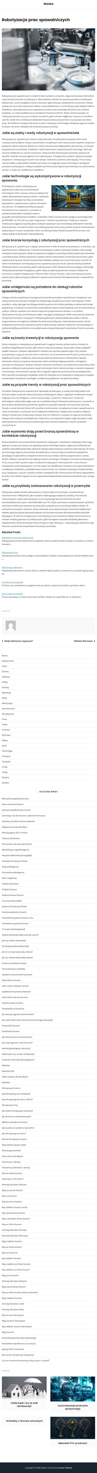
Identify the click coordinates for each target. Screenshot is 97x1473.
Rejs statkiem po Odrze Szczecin (16, 1269)
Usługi (4, 772)
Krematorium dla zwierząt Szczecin (17, 844)
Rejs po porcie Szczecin (12, 1201)
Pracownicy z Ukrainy (11, 1162)
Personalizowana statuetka (13, 969)
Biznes (5, 655)
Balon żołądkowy (9, 878)
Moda (4, 698)
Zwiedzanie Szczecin (10, 1031)
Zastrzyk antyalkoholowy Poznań (16, 810)
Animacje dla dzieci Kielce (13, 1309)
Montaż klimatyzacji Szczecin (14, 1139)
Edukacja (6, 676)
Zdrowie (5, 782)
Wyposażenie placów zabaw (14, 1145)
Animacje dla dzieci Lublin (13, 1303)
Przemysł (6, 729)
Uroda (4, 767)
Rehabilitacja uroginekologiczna (15, 849)
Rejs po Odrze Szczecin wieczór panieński (20, 1292)
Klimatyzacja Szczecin (11, 1088)
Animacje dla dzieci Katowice (14, 1281)
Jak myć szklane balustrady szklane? (17, 957)
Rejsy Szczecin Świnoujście (13, 1320)
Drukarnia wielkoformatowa (14, 963)
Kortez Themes (65, 1468)
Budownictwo (8, 661)
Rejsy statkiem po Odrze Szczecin (16, 1264)
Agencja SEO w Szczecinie (13, 1349)
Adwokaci (6, 1082)
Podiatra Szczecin (9, 889)
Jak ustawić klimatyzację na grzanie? (17, 1110)
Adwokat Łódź (8, 1071)
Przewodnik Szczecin (11, 1025)
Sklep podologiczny (10, 866)
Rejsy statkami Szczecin (12, 1298)
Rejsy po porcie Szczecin (12, 1190)
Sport (4, 745)
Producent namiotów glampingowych (18, 1059)
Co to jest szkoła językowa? (13, 929)
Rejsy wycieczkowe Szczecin (14, 1286)
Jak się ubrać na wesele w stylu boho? (18, 1128)
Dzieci (4, 666)
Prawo (4, 724)
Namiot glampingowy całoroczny (16, 1048)
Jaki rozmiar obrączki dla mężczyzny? (18, 1355)
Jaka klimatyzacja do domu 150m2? (17, 1099)
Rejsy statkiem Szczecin (12, 1241)
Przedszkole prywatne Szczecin (15, 923)
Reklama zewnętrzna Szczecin (15, 1122)
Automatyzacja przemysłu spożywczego (19, 1338)
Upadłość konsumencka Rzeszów (16, 991)
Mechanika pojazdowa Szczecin (15, 798)
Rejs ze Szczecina (9, 1196)
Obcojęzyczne (8, 714)
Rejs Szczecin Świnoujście (13, 1315)
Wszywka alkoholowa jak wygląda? (17, 855)
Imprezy (5, 687)
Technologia (7, 751)
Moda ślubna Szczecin (11, 980)
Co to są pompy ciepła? (12, 900)
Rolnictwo (6, 735)
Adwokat (5, 1065)
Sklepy (5, 740)
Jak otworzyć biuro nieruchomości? (17, 1037)
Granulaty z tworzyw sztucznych (24, 1420)
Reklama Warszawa (83, 641)
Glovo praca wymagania (12, 1156)
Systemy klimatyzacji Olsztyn (14, 906)
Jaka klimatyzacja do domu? (14, 1133)
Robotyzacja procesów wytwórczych (17, 537)
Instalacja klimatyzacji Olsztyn (15, 861)
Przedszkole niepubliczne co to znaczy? (19, 1343)
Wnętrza (5, 777)
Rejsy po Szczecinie (10, 1275)
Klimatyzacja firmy (10, 1105)
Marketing (6, 692)
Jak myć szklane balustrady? (14, 940)
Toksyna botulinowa (10, 838)
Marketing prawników (11, 1150)
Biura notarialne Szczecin (13, 804)
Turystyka (6, 761)
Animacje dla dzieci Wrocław (14, 1230)
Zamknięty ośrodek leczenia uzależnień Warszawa (23, 815)
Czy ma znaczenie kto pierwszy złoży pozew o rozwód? (25, 1360)
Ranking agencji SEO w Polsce (15, 832)
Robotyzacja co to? (10, 552)
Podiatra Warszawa (10, 883)
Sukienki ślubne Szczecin (12, 1003)
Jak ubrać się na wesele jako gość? (16, 1116)
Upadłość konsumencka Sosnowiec (17, 974)
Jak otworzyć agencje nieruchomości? (18, 1014)
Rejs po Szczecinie (9, 1252)
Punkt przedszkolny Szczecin (14, 912)
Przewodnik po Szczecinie (13, 1008)
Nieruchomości (8, 708)
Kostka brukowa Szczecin (13, 895)
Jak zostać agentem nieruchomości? (17, 1042)
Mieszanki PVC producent (72, 1443)
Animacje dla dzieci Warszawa (15, 1235)
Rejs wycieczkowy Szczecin (13, 1213)
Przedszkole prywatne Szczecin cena (17, 917)
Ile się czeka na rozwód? (12, 593)
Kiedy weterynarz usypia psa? (18, 641)
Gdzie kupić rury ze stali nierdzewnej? (18, 1054)
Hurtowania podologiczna (13, 872)
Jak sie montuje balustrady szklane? (17, 952)
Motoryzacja (7, 703)
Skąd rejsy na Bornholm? (12, 1179)
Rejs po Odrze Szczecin (12, 1224)
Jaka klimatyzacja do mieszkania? (16, 1093)
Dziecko (5, 671)
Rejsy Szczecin (8, 1332)
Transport (6, 756)
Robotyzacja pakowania (12, 567)
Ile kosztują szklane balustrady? (15, 946)
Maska (48, 4)
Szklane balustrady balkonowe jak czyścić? (20, 935)
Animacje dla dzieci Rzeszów (14, 1184)
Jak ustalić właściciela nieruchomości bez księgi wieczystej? (27, 1020)
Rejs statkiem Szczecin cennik (14, 1207)
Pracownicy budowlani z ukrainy (16, 1167)
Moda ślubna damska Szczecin (15, 997)
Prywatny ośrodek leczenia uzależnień (18, 821)
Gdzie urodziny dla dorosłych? (15, 1076)
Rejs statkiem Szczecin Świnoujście (17, 1326)
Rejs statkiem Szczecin (11, 1258)
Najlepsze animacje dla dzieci (14, 827)
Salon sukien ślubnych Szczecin (15, 986)
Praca (4, 719)
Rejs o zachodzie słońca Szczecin (16, 1218)
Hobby (5, 682)
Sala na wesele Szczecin (12, 1173)
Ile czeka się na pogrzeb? (12, 582)
